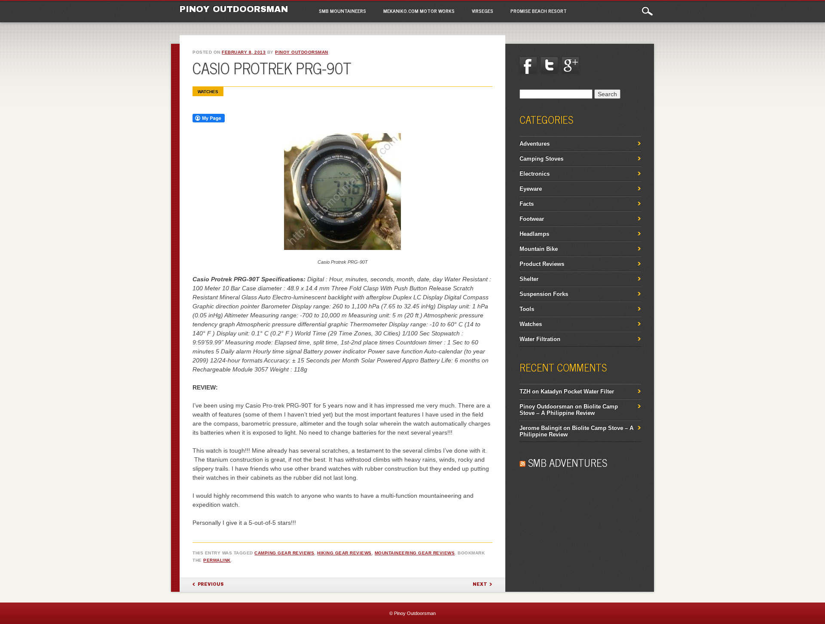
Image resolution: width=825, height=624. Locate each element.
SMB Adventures (567, 462)
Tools (526, 309)
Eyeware (530, 189)
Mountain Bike (538, 249)
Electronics (534, 173)
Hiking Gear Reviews (344, 553)
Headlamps (534, 234)
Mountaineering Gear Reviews (415, 553)
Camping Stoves (541, 158)
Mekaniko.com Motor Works (419, 10)
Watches (208, 91)
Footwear (531, 219)
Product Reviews (541, 264)
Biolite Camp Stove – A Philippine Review (568, 409)
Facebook (528, 65)
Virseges (482, 10)
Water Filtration (539, 339)
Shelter (528, 279)
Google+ (570, 65)
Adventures (534, 143)
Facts (526, 204)
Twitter (549, 65)
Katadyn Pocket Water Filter (577, 391)
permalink (217, 560)
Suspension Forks (543, 294)
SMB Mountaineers (342, 10)
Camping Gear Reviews (284, 553)
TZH (524, 391)
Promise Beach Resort (538, 10)
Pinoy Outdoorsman (234, 9)
